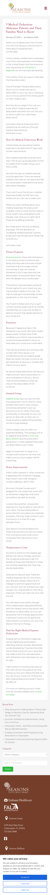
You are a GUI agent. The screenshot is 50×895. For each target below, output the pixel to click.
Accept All (25, 877)
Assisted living (12, 399)
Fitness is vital (12, 257)
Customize (25, 884)
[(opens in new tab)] (11, 810)
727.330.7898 (10, 831)
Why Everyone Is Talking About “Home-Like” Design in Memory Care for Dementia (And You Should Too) (25, 712)
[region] (25, 875)
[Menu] (45, 8)
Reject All (25, 890)
